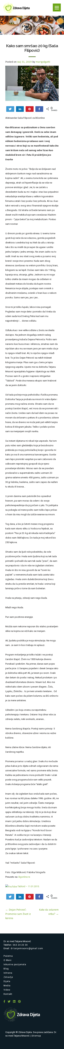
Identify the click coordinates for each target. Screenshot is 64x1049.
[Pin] (29, 109)
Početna (8, 956)
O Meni (8, 960)
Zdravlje (8, 977)
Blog (6, 968)
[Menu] (57, 7)
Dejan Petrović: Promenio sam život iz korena (18, 914)
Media (7, 985)
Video (7, 990)
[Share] (20, 109)
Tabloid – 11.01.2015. (28, 886)
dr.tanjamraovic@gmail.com (27, 948)
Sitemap (36, 1036)
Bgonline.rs (24, 877)
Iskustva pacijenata (15, 964)
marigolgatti (43, 61)
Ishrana (8, 973)
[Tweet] (10, 109)
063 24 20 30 (20, 945)
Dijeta (7, 981)
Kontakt (8, 994)
